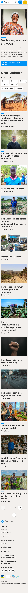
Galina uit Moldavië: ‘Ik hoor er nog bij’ (12, 426)
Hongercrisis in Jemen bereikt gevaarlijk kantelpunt (12, 289)
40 (15, 507)
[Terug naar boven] (14, 515)
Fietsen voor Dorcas (11, 256)
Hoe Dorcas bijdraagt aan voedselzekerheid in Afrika (14, 496)
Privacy (2, 583)
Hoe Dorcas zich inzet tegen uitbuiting (11, 361)
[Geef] (25, 2)
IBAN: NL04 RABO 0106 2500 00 (20, 583)
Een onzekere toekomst (12, 188)
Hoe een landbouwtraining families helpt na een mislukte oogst (11, 326)
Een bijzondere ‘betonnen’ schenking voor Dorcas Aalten (13, 461)
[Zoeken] (16, 2)
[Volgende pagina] (20, 508)
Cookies (2, 585)
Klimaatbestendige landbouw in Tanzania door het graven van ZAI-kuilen (13, 119)
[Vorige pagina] (3, 508)
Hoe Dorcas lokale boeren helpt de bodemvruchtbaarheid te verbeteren (13, 222)
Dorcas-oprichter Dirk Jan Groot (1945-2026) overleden (14, 156)
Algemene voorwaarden (8, 583)
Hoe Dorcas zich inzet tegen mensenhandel (11, 394)
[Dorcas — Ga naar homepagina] (6, 2)
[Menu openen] (20, 2)
